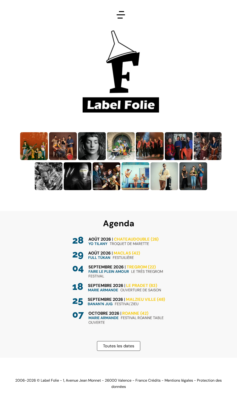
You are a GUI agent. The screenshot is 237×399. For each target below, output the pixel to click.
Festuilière (123, 257)
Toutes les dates (118, 346)
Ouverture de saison (140, 290)
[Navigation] (120, 14)
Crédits (154, 380)
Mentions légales (179, 380)
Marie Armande (103, 290)
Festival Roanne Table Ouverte (126, 320)
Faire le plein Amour (108, 271)
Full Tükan (99, 257)
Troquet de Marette (129, 243)
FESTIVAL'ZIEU (127, 304)
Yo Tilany (97, 243)
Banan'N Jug (100, 304)
